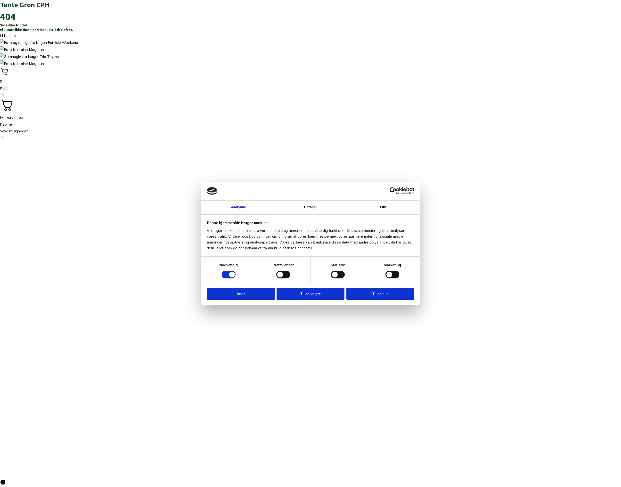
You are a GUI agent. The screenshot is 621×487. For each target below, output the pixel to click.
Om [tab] (383, 207)
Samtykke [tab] (237, 207)
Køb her (6, 124)
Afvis (241, 294)
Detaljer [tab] (310, 207)
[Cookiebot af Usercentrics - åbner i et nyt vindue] (393, 191)
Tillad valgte (310, 294)
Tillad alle (380, 294)
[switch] (283, 274)
